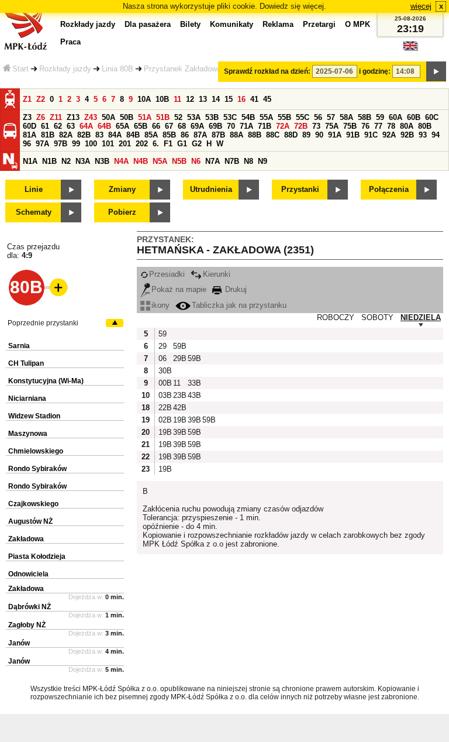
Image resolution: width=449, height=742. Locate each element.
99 (76, 143)
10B (162, 99)
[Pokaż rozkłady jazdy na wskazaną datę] (436, 71)
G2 (197, 143)
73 (316, 126)
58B (364, 117)
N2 (66, 161)
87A (200, 134)
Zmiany (122, 189)
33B (193, 383)
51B (163, 117)
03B (164, 395)
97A (42, 143)
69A (197, 126)
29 (162, 346)
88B (254, 134)
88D (291, 134)
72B (301, 126)
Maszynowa (27, 434)
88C (272, 134)
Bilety (190, 24)
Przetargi (319, 24)
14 (216, 99)
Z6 (40, 117)
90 (319, 134)
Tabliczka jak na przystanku (239, 305)
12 (190, 99)
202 (142, 143)
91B (353, 134)
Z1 (27, 99)
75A (332, 126)
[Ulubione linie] (55, 287)
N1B (49, 161)
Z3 (27, 117)
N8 (248, 161)
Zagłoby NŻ (27, 625)
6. (156, 143)
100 (91, 143)
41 (254, 99)
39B (193, 419)
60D (29, 126)
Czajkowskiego (33, 504)
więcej (420, 6)
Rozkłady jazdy (65, 68)
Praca (70, 41)
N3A (82, 161)
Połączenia (389, 189)
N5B (179, 161)
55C (302, 117)
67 (169, 126)
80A (406, 126)
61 (45, 126)
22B (164, 407)
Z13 (73, 117)
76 (365, 126)
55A (266, 117)
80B (424, 126)
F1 (168, 143)
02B (164, 419)
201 (125, 143)
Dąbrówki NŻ (29, 607)
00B (164, 383)
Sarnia (19, 346)
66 (156, 126)
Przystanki (300, 189)
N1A (30, 161)
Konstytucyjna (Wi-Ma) (46, 381)
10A (144, 99)
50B (126, 117)
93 (423, 134)
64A (86, 126)
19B (179, 419)
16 (241, 99)
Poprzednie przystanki (43, 323)
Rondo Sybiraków (37, 469)
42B (179, 407)
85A (151, 134)
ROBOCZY (335, 317)
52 (178, 117)
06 (162, 358)
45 (267, 99)
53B (212, 117)
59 (380, 117)
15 (228, 99)
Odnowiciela (28, 574)
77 (378, 126)
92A (389, 134)
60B (413, 117)
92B (407, 134)
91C (371, 134)
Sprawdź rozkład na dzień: (267, 71)
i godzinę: (375, 71)
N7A (212, 161)
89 (306, 134)
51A (144, 117)
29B (179, 358)
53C (230, 117)
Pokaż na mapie (178, 289)
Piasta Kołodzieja (36, 556)
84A (115, 134)
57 (331, 117)
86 (185, 134)
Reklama (278, 24)
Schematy (33, 212)
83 (99, 134)
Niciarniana (27, 398)
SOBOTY (377, 317)
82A (65, 134)
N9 (262, 161)
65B (140, 126)
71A (246, 126)
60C (431, 117)
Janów (19, 643)
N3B (102, 161)
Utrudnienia (211, 189)
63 (71, 126)
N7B (231, 161)
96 (27, 143)
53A (194, 117)
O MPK (357, 24)
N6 (196, 161)
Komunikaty (231, 24)
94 (435, 134)
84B (133, 134)
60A (395, 117)
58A (346, 117)
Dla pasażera (148, 24)
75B (350, 126)
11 (177, 99)
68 (182, 126)
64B (104, 126)
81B (47, 134)
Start (20, 68)
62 (58, 126)
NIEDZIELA (420, 317)
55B (284, 117)
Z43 (90, 117)
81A (29, 134)
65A (122, 126)
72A (282, 126)
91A (334, 134)
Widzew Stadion (34, 416)
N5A (160, 161)
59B (179, 346)
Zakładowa (26, 539)
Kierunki (216, 274)
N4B (140, 161)
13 (203, 99)
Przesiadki (167, 274)
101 (108, 143)
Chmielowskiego (35, 451)
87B (218, 134)
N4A (121, 161)
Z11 (56, 117)
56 (318, 117)
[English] (410, 49)
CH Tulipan (26, 363)
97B (60, 143)
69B (215, 126)
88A (236, 134)
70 (231, 126)
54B (248, 117)
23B (179, 395)
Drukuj (235, 289)
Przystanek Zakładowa (182, 68)
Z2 (40, 99)
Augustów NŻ (30, 521)
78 (391, 126)
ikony (160, 305)
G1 (182, 143)
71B (264, 126)
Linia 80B (117, 68)
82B (84, 134)
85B (169, 134)
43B (193, 395)
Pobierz (122, 212)
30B (164, 370)
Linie (34, 189)
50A (108, 117)
